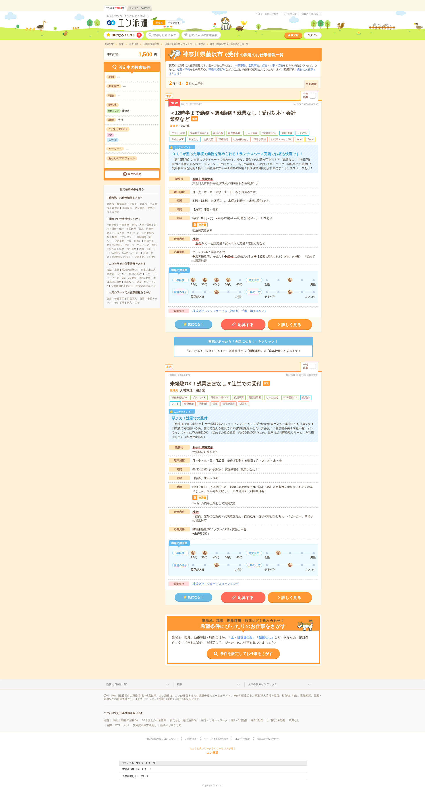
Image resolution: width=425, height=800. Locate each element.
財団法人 (132, 298)
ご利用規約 (191, 738)
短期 (109, 269)
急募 (109, 298)
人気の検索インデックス (262, 684)
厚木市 (110, 204)
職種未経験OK (130, 269)
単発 (116, 269)
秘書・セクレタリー (123, 237)
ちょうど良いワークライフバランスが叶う (128, 16)
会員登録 (293, 35)
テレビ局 (119, 302)
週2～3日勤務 (129, 277)
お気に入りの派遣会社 (203, 35)
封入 (129, 302)
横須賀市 (122, 204)
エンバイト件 (139, 8)
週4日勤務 (145, 277)
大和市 (143, 204)
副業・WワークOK (118, 725)
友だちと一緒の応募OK (129, 273)
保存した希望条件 (164, 35)
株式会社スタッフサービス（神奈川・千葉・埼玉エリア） (230, 311)
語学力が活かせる (145, 285)
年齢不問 (119, 298)
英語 (142, 298)
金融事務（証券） (121, 256)
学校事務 (117, 245)
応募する (246, 324)
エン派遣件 (115, 8)
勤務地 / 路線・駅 (116, 684)
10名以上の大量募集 (154, 720)
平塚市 (133, 204)
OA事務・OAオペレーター (125, 252)
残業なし (129, 281)
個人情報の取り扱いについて (162, 738)
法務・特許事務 (127, 248)
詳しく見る (291, 324)
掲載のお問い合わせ (312, 14)
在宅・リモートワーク (214, 720)
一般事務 (111, 224)
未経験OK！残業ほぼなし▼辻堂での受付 (215, 383)
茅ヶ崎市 (140, 208)
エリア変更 (174, 23)
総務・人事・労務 (141, 224)
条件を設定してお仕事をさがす (246, 654)
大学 (137, 302)
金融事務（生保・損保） (127, 241)
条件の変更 (134, 174)
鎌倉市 (115, 208)
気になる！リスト (126, 35)
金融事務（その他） (145, 256)
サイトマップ (290, 14)
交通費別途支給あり (122, 285)
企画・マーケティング (137, 245)
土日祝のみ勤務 (276, 720)
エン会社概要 (242, 738)
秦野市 (115, 212)
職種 (179, 684)
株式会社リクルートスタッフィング (216, 583)
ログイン (312, 35)
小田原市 (127, 208)
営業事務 (124, 224)
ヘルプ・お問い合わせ (267, 14)
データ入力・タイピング (125, 233)
